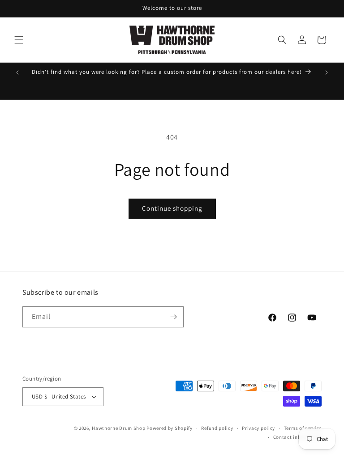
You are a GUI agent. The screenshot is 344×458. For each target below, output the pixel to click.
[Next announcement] (326, 72)
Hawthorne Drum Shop (118, 428)
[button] (19, 40)
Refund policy (217, 428)
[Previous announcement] (17, 72)
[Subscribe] (173, 316)
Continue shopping (172, 208)
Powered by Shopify (169, 428)
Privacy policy (258, 428)
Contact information (297, 437)
